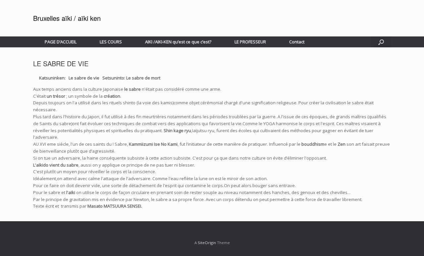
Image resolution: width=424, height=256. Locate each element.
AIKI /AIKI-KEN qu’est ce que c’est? (178, 42)
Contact (296, 42)
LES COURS (111, 42)
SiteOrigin (207, 242)
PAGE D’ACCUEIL (61, 42)
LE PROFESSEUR (250, 42)
